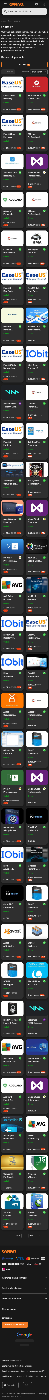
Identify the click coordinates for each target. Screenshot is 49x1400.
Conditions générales (10, 1371)
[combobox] (24, 11)
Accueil (3, 21)
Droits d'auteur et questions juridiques (17, 1366)
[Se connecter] (36, 4)
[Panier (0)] (44, 4)
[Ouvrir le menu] (5, 4)
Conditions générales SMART (32, 1371)
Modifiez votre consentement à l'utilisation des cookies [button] (24, 1376)
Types (10, 21)
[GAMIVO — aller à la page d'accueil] (16, 4)
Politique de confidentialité (12, 1361)
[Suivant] (39, 1235)
